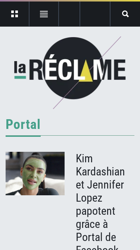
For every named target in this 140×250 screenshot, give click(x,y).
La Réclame (70, 72)
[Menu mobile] (14, 13)
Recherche (125, 13)
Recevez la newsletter (95, 13)
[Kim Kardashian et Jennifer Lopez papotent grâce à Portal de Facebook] (35, 173)
